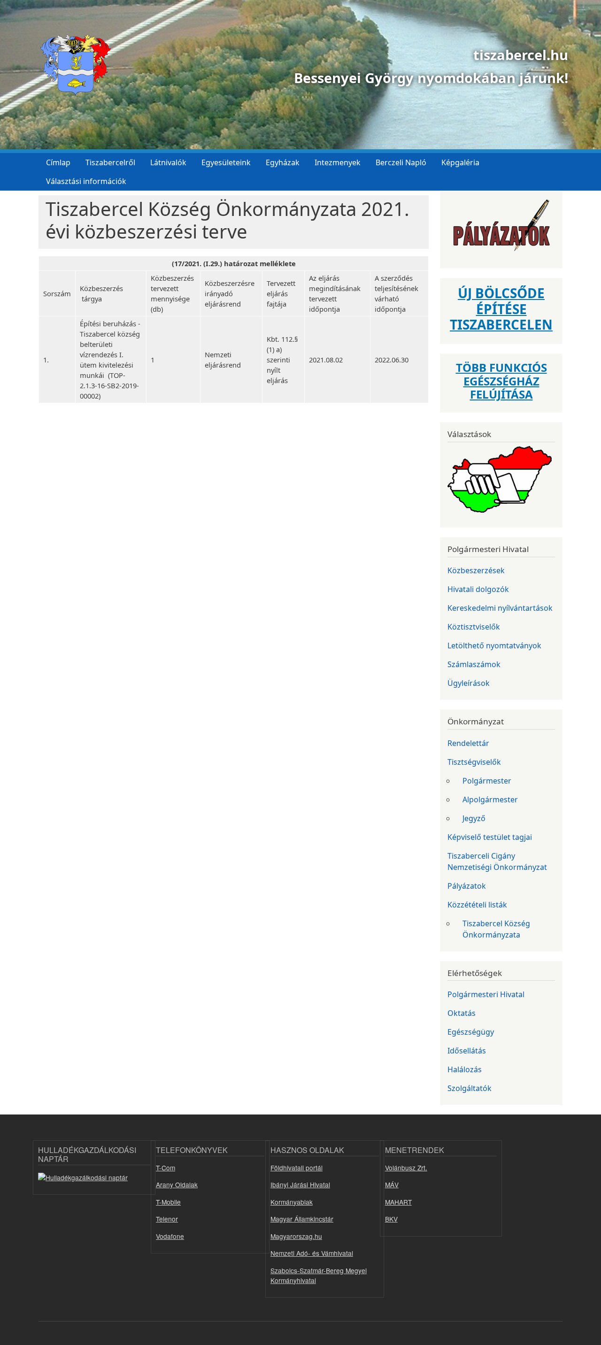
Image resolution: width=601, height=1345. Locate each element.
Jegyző (473, 818)
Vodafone (170, 1236)
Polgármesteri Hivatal (485, 994)
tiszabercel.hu (520, 55)
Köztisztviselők (473, 627)
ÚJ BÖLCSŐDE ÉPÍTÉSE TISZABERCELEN (501, 308)
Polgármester (486, 781)
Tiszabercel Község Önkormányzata (496, 929)
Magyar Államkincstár (301, 1218)
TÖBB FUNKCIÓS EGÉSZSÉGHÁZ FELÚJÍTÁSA (501, 381)
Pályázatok (466, 886)
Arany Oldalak (177, 1184)
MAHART (398, 1202)
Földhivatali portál (296, 1167)
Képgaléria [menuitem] (460, 162)
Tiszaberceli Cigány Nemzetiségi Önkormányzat (497, 861)
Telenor (167, 1218)
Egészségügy (470, 1032)
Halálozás (464, 1069)
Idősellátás (466, 1050)
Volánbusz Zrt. (406, 1167)
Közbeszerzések (476, 570)
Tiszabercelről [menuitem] (110, 162)
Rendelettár (468, 743)
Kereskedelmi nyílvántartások (500, 608)
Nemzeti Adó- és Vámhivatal (311, 1253)
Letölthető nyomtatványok (494, 645)
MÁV (392, 1184)
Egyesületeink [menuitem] (226, 162)
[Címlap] (71, 65)
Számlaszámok (474, 664)
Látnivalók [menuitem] (168, 162)
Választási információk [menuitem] (86, 181)
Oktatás (461, 1013)
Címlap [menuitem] (58, 162)
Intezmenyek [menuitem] (338, 162)
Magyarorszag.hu (296, 1236)
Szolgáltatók (469, 1088)
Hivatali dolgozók (478, 589)
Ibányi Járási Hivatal (300, 1184)
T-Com (165, 1167)
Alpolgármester (490, 799)
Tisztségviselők (474, 762)
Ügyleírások (468, 683)
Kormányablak (291, 1202)
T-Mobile (168, 1202)
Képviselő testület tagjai (489, 837)
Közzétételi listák (477, 904)
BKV (391, 1218)
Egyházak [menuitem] (283, 162)
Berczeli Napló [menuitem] (401, 162)
